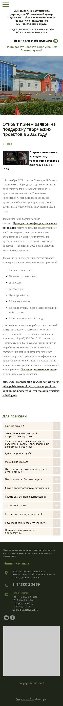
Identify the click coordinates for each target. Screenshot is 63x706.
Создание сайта (25, 699)
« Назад (7, 143)
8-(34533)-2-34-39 (26, 584)
